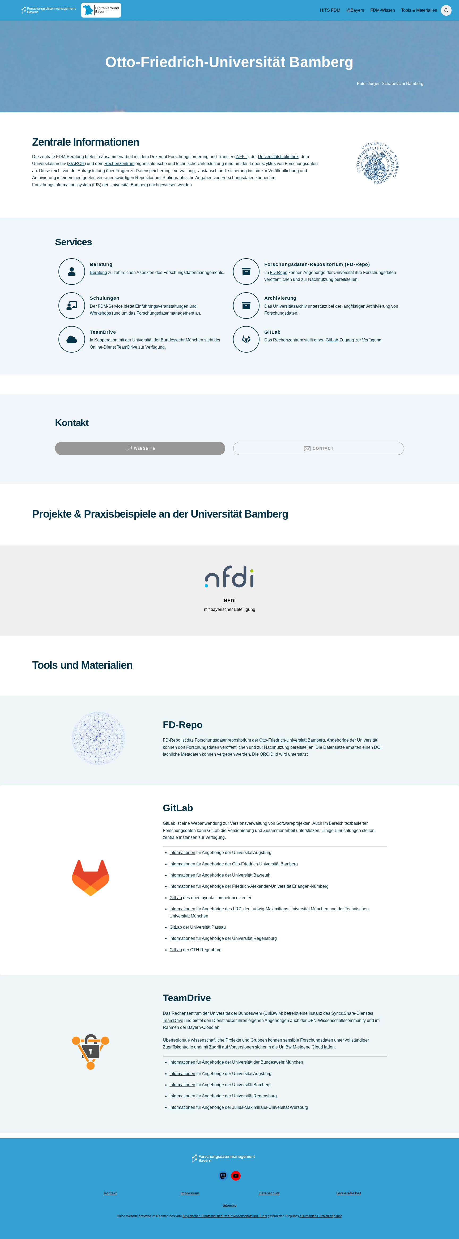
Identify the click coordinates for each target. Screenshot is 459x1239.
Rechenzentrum (119, 163)
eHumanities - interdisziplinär (321, 1216)
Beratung (98, 272)
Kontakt (110, 1193)
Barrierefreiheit (348, 1193)
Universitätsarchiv (290, 306)
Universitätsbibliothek (278, 156)
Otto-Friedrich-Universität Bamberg (292, 740)
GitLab (332, 340)
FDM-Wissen (382, 10)
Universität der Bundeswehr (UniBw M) (246, 1013)
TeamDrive (127, 347)
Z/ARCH (76, 163)
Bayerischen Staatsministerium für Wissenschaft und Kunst (224, 1216)
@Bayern (355, 10)
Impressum (189, 1193)
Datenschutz (269, 1193)
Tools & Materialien (419, 10)
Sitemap (229, 1205)
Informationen (182, 852)
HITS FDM (330, 10)
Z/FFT (241, 156)
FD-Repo (278, 272)
